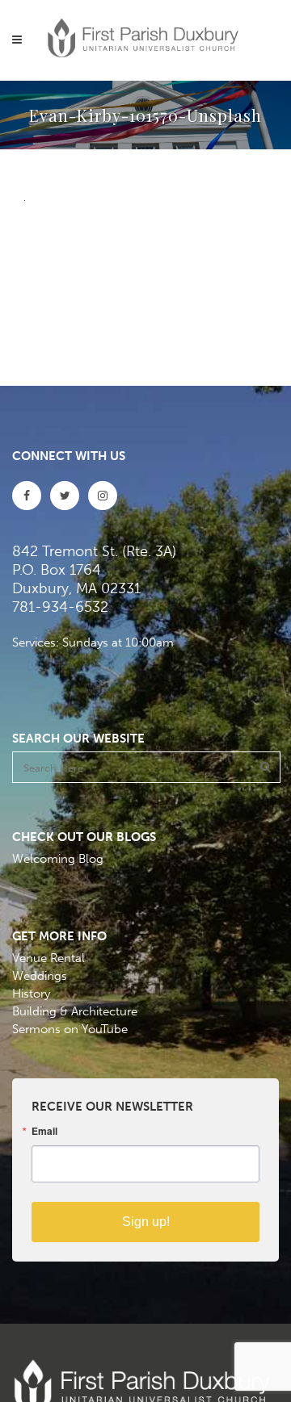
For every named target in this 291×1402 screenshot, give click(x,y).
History (31, 993)
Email (44, 1131)
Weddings (39, 976)
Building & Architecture (74, 1011)
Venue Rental (48, 958)
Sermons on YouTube (70, 1029)
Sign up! (146, 1221)
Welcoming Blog (57, 859)
